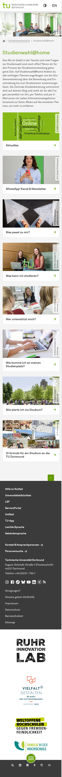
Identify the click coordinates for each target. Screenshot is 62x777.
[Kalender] (20, 765)
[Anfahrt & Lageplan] (34, 765)
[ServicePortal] (41, 765)
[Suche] (12, 765)
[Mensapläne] (27, 765)
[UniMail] (49, 765)
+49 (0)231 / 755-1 (25, 573)
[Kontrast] (45, 5)
